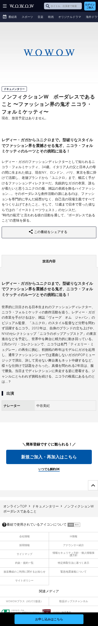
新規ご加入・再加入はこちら (49, 456)
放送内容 (49, 261)
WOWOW (22, 6)
